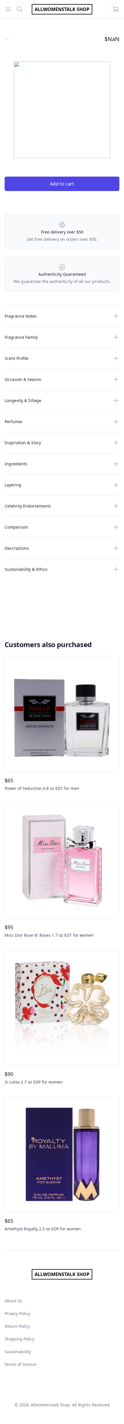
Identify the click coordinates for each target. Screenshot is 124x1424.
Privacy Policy (17, 1313)
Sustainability (18, 1351)
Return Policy (17, 1326)
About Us (13, 1300)
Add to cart (62, 184)
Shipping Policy (19, 1339)
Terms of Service (20, 1364)
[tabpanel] (62, 109)
